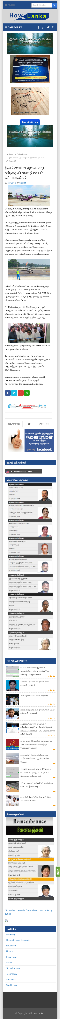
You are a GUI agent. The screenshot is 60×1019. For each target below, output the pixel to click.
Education (11, 945)
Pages (11, 5)
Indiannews (11, 957)
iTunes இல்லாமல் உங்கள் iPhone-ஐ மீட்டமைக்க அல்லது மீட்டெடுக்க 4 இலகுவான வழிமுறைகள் (36, 772)
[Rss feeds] (53, 27)
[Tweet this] (14, 393)
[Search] (54, 5)
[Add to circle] (43, 27)
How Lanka (38, 1013)
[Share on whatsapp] (27, 393)
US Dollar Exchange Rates (21, 472)
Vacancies (11, 979)
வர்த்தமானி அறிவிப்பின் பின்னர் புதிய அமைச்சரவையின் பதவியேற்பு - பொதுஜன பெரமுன (36, 744)
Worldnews (11, 985)
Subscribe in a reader (15, 910)
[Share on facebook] (8, 393)
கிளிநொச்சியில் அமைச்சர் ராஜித (34, 695)
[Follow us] (48, 27)
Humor (9, 951)
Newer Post (14, 424)
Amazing (10, 934)
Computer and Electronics (18, 940)
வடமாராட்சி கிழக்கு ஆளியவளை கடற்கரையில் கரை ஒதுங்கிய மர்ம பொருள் (35, 758)
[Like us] (38, 27)
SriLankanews (13, 968)
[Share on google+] (21, 393)
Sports (9, 962)
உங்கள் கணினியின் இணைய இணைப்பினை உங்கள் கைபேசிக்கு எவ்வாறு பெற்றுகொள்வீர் (35, 671)
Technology (11, 974)
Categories (14, 27)
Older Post (44, 424)
